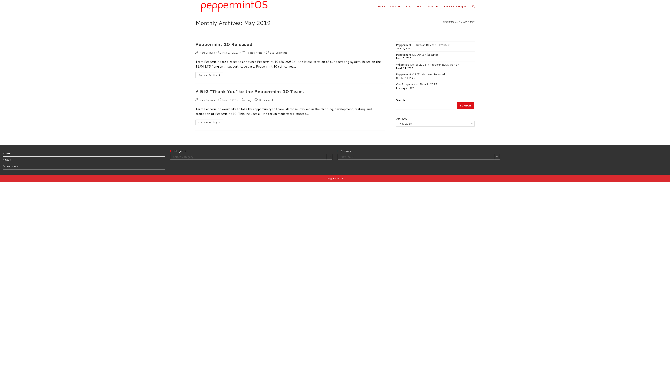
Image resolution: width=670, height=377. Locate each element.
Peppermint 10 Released (223, 44)
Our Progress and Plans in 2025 (416, 84)
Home (6, 153)
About (7, 160)
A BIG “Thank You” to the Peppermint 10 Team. (249, 91)
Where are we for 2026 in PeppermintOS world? (427, 64)
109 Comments (278, 52)
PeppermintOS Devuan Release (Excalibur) (423, 45)
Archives (401, 118)
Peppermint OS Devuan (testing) (417, 55)
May (472, 21)
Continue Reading (210, 75)
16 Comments (266, 100)
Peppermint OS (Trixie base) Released (420, 74)
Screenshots (10, 166)
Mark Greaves (207, 52)
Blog (248, 100)
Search (400, 100)
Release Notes (254, 52)
